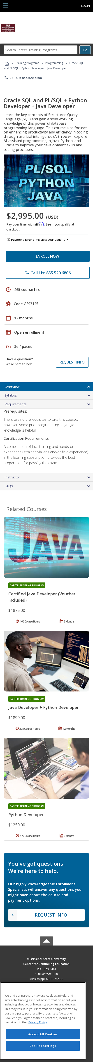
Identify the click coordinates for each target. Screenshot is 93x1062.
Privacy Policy (37, 1022)
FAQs (9, 486)
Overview (12, 386)
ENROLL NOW (47, 256)
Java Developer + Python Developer (43, 707)
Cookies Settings (43, 1046)
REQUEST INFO (72, 362)
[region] (43, 1020)
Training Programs (27, 63)
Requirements (16, 404)
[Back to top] (46, 958)
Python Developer (26, 814)
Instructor (12, 477)
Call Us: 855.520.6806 (23, 77)
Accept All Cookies (43, 1034)
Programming (54, 63)
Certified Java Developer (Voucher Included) (41, 597)
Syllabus (11, 395)
